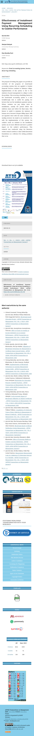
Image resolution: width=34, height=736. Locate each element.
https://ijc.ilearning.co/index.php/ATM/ (16, 719)
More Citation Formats (12, 295)
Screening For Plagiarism (17, 564)
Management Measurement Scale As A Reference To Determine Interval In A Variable (18, 455)
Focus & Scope (17, 548)
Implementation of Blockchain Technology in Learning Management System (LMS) (16, 367)
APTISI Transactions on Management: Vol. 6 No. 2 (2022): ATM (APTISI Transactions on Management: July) (18, 371)
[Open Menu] (2, 2)
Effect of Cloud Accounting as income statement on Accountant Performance (17, 333)
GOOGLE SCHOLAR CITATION (17, 639)
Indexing (17, 551)
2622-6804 (12, 712)
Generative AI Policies (17, 580)
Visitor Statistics (17, 570)
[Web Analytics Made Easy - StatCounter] (8, 732)
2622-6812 (23, 712)
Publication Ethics (17, 554)
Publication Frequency (17, 567)
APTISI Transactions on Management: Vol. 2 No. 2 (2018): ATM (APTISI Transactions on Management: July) (18, 417)
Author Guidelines (17, 561)
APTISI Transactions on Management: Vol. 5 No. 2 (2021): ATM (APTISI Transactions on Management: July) (18, 403)
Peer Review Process (17, 557)
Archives (10, 8)
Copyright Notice (17, 577)
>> (7, 468)
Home (3, 8)
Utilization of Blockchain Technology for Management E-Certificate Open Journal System (18, 349)
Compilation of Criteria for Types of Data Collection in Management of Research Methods (18, 412)
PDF (5, 217)
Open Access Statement (17, 573)
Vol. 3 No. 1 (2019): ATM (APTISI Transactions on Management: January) (17, 11)
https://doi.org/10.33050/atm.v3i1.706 (16, 64)
